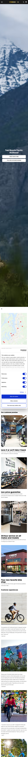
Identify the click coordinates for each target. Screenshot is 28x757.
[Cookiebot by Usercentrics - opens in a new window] (20, 350)
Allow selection (14, 401)
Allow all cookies (14, 396)
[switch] (24, 378)
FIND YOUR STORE (14, 156)
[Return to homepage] (1, 308)
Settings (22, 392)
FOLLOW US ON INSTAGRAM (14, 160)
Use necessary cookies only (14, 405)
